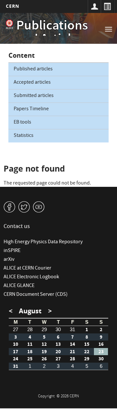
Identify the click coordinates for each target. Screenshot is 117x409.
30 (58, 329)
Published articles (33, 69)
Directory (107, 6)
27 (15, 329)
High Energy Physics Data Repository (43, 242)
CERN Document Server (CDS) (36, 295)
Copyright (47, 396)
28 (29, 329)
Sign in (94, 6)
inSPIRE (12, 251)
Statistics (23, 136)
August (30, 311)
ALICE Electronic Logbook (31, 277)
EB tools (22, 122)
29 (44, 329)
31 (72, 329)
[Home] (9, 24)
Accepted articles (32, 83)
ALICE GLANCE (19, 286)
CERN (12, 6)
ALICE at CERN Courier (27, 268)
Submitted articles (34, 96)
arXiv (9, 260)
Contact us (17, 227)
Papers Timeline (31, 109)
